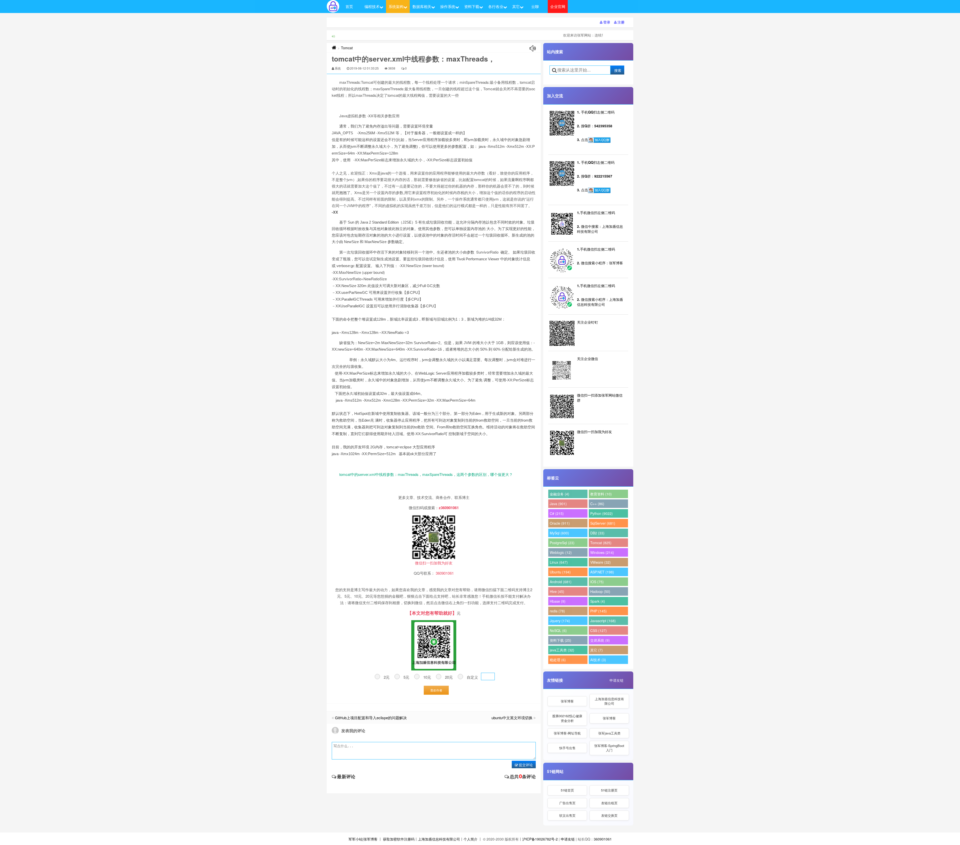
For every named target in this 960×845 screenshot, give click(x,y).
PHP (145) (598, 610)
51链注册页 (609, 790)
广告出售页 (567, 802)
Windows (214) (602, 552)
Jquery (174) (560, 620)
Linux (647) (559, 562)
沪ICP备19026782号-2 (540, 838)
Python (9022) (601, 513)
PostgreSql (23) (562, 542)
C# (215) (557, 513)
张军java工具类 (609, 733)
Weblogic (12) (561, 552)
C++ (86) (597, 503)
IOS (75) (597, 581)
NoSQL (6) (558, 630)
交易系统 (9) (600, 640)
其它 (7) (596, 649)
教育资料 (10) (601, 493)
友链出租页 (609, 802)
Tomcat (347, 47)
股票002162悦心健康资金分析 (567, 718)
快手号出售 (567, 747)
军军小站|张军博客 (363, 838)
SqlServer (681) (602, 523)
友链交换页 (609, 815)
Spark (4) (597, 601)
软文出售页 (567, 815)
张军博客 (567, 701)
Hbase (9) (558, 601)
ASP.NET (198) (602, 571)
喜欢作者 (436, 690)
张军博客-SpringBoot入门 (609, 747)
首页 (349, 6)
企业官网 (557, 6)
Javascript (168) (603, 620)
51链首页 (567, 790)
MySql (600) (559, 532)
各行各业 (495, 6)
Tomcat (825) (601, 542)
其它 (516, 6)
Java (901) (558, 503)
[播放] (533, 48)
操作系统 (447, 6)
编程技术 (372, 6)
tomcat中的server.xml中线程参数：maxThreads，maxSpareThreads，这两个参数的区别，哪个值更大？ (426, 474)
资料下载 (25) (560, 640)
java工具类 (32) (562, 649)
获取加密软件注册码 (398, 838)
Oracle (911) (560, 523)
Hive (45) (557, 591)
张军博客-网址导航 (567, 733)
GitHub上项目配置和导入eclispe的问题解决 (371, 717)
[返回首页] (334, 47)
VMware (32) (600, 562)
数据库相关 (421, 6)
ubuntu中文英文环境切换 (512, 717)
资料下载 (471, 6)
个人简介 (471, 838)
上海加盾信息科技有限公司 (609, 701)
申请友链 (617, 680)
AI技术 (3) (598, 659)
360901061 (603, 838)
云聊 (535, 6)
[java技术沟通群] (599, 190)
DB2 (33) (597, 532)
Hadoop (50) (600, 591)
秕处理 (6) (558, 659)
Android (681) (561, 581)
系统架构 (396, 6)
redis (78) (557, 610)
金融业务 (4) (559, 493)
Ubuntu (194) (560, 571)
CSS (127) (598, 630)
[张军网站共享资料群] (599, 140)
